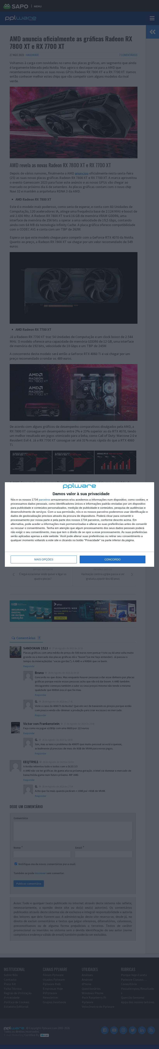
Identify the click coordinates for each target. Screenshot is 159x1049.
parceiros (44, 499)
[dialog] (79, 524)
